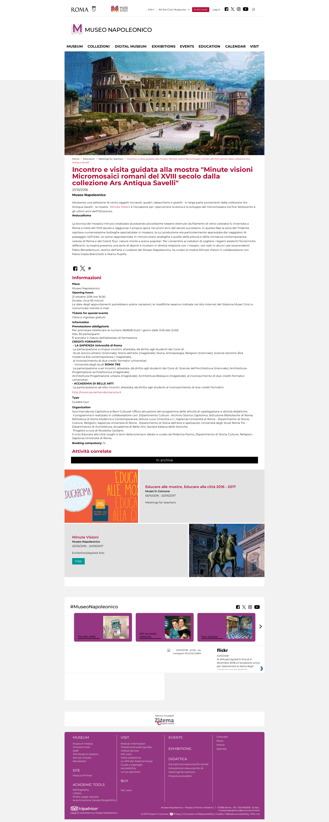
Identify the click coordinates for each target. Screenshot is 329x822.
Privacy (177, 814)
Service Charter (82, 757)
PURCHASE (201, 9)
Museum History (83, 743)
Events (187, 46)
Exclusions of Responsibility (198, 814)
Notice (220, 744)
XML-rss (255, 814)
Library (77, 793)
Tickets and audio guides (136, 747)
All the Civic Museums (172, 9)
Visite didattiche (131, 757)
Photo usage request (85, 796)
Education (209, 46)
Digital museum (130, 46)
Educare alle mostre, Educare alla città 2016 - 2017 (190, 487)
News (219, 740)
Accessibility (128, 768)
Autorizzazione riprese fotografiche (94, 800)
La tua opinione (130, 771)
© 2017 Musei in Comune (154, 814)
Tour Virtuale (209, 636)
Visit (254, 46)
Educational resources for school (188, 764)
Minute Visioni (120, 207)
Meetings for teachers (110, 158)
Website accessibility (237, 814)
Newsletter (79, 761)
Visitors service (130, 750)
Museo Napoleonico (118, 29)
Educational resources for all (186, 768)
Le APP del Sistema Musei (137, 761)
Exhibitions (163, 46)
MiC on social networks (148, 635)
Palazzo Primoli (82, 775)
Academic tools (89, 784)
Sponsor (221, 748)
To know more (81, 747)
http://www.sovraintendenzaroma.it (96, 392)
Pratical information (133, 743)
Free (78, 561)
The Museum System (86, 754)
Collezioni (99, 46)
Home (75, 158)
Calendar (235, 46)
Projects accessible (180, 775)
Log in (216, 9)
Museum (75, 46)
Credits (220, 814)
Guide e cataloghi (132, 764)
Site (76, 770)
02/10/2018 (238, 663)
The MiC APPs (87, 636)
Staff (75, 750)
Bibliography (81, 789)
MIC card (126, 754)
